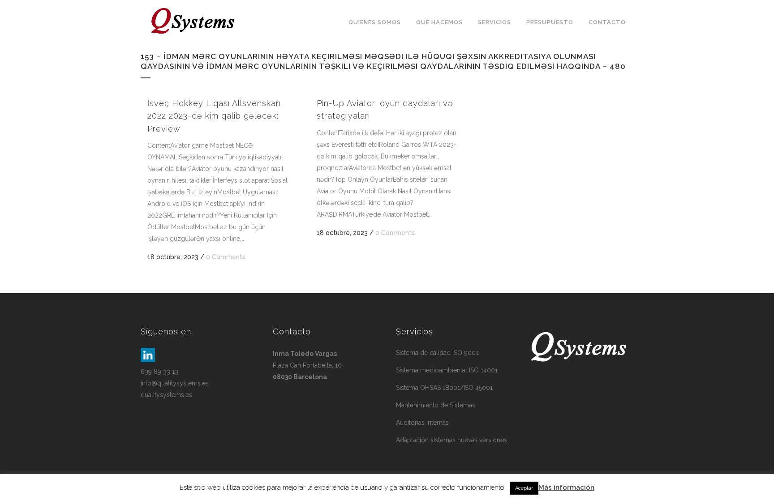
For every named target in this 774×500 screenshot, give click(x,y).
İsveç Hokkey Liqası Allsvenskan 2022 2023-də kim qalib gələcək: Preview (214, 115)
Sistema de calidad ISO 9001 (437, 352)
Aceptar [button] (524, 488)
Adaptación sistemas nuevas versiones (451, 440)
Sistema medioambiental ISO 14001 (447, 370)
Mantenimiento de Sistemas (435, 405)
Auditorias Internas (422, 422)
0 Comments (225, 257)
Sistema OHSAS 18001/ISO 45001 (444, 387)
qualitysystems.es (166, 394)
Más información (566, 487)
